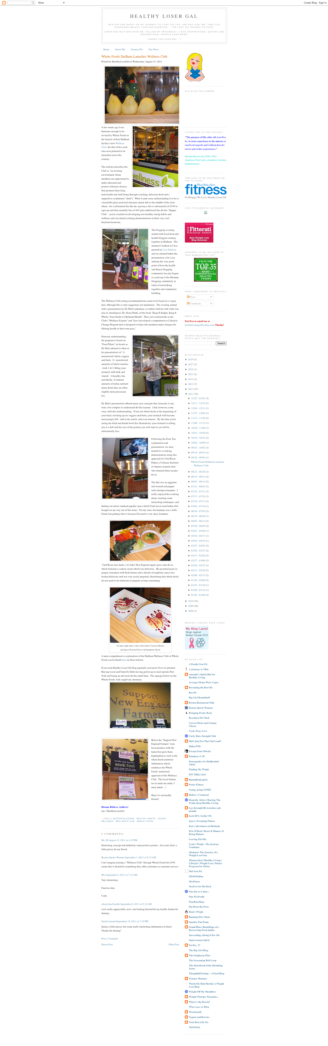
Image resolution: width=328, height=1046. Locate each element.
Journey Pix (137, 49)
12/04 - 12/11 (198, 408)
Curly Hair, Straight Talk (202, 736)
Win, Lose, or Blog (199, 1006)
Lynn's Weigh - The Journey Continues (204, 845)
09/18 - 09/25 (198, 452)
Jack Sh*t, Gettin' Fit (200, 815)
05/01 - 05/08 (198, 530)
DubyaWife (195, 746)
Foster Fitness (196, 784)
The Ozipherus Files (199, 955)
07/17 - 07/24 (198, 496)
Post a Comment (109, 938)
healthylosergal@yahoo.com (199, 325)
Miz (103, 874)
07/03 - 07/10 (198, 506)
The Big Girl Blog (198, 950)
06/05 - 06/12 (198, 521)
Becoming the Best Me (201, 687)
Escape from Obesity (200, 751)
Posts (192, 297)
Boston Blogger (124, 818)
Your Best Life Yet (198, 1022)
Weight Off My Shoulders (202, 991)
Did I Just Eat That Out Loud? (205, 741)
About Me (120, 49)
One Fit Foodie (197, 896)
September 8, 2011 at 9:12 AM (136, 904)
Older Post (174, 944)
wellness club (125, 821)
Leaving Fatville (197, 839)
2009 (191, 606)
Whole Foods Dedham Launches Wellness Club (134, 56)
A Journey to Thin (198, 669)
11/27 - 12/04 (198, 413)
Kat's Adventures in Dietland (204, 826)
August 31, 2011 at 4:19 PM (123, 840)
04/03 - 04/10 (198, 540)
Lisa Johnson (169, 249)
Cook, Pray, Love (198, 731)
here (124, 659)
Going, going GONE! (200, 789)
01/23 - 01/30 (198, 585)
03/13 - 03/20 (198, 555)
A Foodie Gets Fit (198, 664)
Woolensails (195, 1012)
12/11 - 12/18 (198, 403)
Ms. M (105, 840)
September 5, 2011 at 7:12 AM (121, 874)
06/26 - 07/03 (198, 511)
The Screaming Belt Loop (202, 960)
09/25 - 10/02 (198, 447)
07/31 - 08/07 (198, 486)
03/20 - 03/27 (198, 550)
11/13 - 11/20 (198, 418)
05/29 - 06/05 (198, 526)
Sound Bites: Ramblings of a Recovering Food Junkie (204, 928)
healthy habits (146, 818)
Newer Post (107, 944)
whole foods (145, 821)
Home (106, 49)
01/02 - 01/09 (198, 595)
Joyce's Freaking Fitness (202, 821)
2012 (191, 389)
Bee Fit (192, 692)
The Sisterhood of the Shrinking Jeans (206, 967)
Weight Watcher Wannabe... (203, 996)
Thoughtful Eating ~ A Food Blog (206, 973)
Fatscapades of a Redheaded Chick (204, 762)
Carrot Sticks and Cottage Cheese (203, 724)
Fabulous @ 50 (197, 756)
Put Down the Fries (199, 906)
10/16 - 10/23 (198, 437)
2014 (191, 379)
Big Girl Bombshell (199, 697)
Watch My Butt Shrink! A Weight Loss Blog (206, 985)
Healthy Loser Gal (164, 16)
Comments (195, 303)
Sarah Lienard (108, 921)
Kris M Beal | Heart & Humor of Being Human (206, 832)
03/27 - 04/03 (198, 545)
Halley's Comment (199, 794)
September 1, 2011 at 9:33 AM (140, 857)
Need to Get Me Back (200, 886)
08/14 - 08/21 (198, 476)
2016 (191, 369)
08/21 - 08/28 (198, 471)
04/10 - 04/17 (198, 535)
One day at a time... (199, 891)
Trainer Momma (198, 978)
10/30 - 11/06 (198, 428)
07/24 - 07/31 (198, 491)
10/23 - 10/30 (198, 432)
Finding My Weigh (199, 769)
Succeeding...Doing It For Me (204, 935)
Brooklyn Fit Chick (199, 717)
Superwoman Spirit (199, 940)
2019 (191, 359)
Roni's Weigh (196, 911)
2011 (191, 394)
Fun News (154, 49)
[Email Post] (102, 818)
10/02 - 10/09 (198, 442)
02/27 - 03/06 (198, 560)
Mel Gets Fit (195, 871)
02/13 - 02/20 (198, 570)
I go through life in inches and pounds (205, 809)
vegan (162, 818)
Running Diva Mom (199, 917)
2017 (191, 364)
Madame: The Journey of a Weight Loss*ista (203, 853)
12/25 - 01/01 (198, 398)
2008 (191, 611)
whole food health (110, 904)
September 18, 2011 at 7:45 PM (132, 921)
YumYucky (194, 1027)
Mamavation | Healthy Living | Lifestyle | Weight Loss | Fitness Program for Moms (205, 863)
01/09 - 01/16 (198, 590)
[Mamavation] (206, 280)
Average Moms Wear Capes (203, 682)
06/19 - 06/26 (198, 516)
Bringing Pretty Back (200, 713)
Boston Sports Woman (113, 857)
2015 (191, 374)
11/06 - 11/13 (198, 423)
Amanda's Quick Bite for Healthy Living (202, 675)
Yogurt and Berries (199, 1017)
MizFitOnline (196, 876)
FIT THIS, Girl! (197, 774)
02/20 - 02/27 (198, 565)
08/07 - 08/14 (198, 481)
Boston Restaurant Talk (201, 702)
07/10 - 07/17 (198, 501)
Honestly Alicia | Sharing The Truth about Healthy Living (204, 801)
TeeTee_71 (194, 945)
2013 (191, 384)
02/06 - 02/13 (198, 575)
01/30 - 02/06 (198, 580)
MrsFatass (194, 881)
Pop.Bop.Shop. (196, 901)
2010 (191, 601)
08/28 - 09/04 (198, 457)
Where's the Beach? (199, 1002)
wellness (107, 821)
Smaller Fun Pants (199, 922)
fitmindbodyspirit (198, 779)
